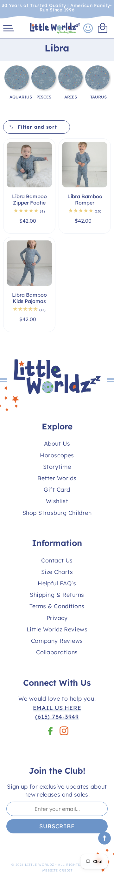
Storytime (57, 466)
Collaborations (57, 652)
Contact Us (57, 560)
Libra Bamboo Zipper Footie (29, 199)
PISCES (43, 96)
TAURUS (98, 96)
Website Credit (57, 870)
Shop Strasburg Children (57, 512)
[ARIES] (70, 81)
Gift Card (57, 489)
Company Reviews (57, 640)
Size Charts (57, 571)
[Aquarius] (16, 79)
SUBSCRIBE (57, 826)
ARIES (70, 96)
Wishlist (57, 501)
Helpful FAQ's (57, 583)
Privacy (57, 618)
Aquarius (21, 96)
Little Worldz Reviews (57, 629)
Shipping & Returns (57, 594)
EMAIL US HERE (57, 707)
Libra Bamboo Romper (84, 199)
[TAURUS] (97, 81)
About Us (57, 443)
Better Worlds (57, 478)
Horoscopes (57, 455)
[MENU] (8, 28)
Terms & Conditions (57, 606)
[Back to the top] (104, 838)
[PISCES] (43, 80)
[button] (8, 28)
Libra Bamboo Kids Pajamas (29, 298)
